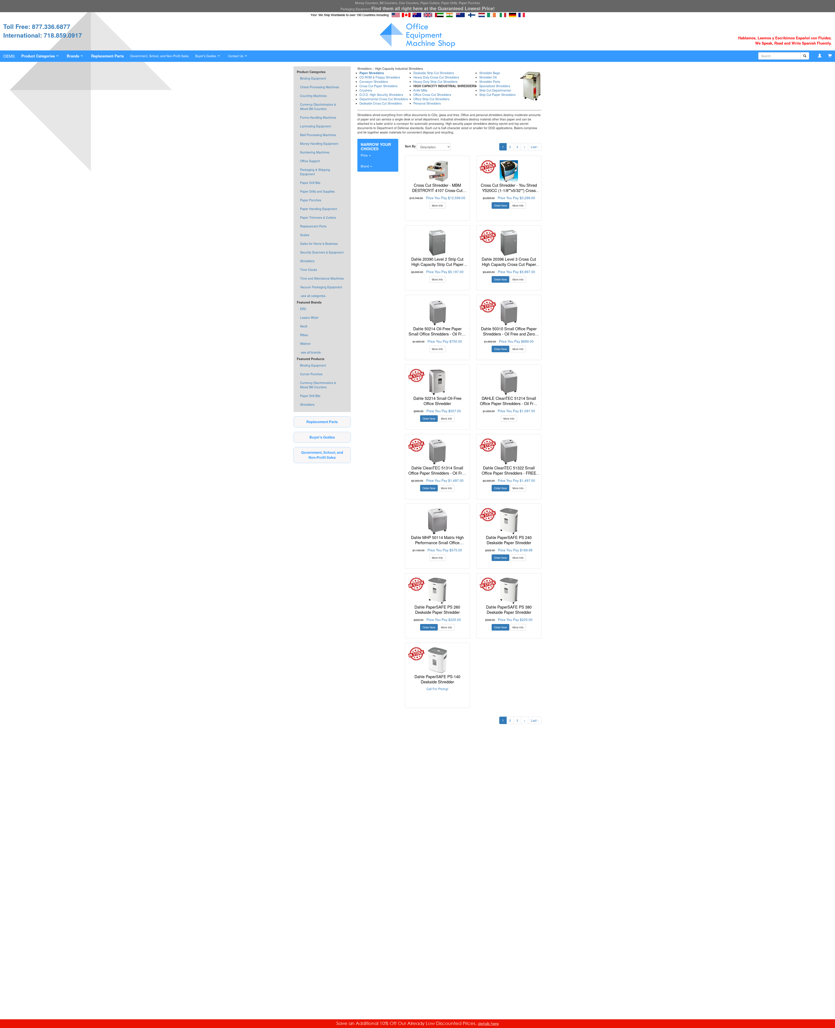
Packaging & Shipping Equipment (315, 171)
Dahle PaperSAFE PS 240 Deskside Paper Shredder (509, 539)
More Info (437, 205)
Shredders (307, 261)
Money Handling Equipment (319, 143)
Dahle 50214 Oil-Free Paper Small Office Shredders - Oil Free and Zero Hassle (437, 334)
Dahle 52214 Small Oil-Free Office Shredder (437, 400)
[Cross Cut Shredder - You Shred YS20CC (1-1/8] (509, 171)
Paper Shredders (371, 73)
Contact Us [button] (236, 56)
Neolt (303, 326)
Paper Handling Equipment (318, 209)
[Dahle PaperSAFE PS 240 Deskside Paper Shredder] (509, 521)
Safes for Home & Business (319, 243)
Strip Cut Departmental (495, 90)
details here (488, 1023)
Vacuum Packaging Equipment (321, 287)
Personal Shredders (427, 103)
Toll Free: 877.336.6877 (36, 26)
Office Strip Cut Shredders (431, 99)
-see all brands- (311, 352)
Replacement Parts (313, 226)
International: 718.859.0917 (42, 35)
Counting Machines (313, 95)
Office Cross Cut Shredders (432, 94)
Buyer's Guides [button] (206, 56)
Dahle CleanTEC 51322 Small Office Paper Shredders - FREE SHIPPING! (509, 473)
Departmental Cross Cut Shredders (383, 99)
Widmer (305, 343)
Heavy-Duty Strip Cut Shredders (435, 81)
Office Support (310, 161)
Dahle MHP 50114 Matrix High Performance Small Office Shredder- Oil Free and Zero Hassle (437, 545)
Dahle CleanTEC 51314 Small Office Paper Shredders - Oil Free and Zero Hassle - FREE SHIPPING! (437, 475)
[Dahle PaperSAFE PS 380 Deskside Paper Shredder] (509, 591)
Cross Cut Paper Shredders (378, 86)
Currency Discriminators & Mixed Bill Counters (318, 106)
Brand (365, 166)
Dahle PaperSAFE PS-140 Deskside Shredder (437, 679)
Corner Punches (311, 374)
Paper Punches (310, 200)
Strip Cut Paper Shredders (497, 94)
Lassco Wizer (309, 317)
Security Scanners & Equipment (322, 252)
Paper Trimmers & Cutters (318, 217)
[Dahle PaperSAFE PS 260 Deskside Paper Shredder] (437, 591)
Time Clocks (308, 269)
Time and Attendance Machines (322, 278)
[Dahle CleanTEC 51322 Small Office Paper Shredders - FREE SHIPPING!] (509, 452)
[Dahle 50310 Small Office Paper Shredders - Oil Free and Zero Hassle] (509, 312)
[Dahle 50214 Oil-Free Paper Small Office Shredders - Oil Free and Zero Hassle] (437, 312)
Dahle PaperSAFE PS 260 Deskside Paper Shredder (437, 609)
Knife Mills (420, 90)
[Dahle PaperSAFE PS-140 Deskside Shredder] (437, 660)
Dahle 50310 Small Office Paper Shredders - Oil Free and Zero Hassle (509, 334)
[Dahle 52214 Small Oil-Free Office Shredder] (437, 382)
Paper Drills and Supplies (317, 191)
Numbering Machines (314, 152)
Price (365, 155)
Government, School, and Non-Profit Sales (159, 56)
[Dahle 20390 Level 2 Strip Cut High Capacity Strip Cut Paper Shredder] (437, 243)
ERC (303, 309)
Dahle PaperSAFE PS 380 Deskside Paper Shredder (509, 609)
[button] (40, 56)
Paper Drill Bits (310, 182)
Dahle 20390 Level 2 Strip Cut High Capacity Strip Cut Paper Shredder (437, 264)
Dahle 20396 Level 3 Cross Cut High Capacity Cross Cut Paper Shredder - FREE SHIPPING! (509, 264)
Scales (304, 235)
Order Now (500, 205)
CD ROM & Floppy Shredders (379, 77)
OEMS (9, 56)
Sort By (410, 146)
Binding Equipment (313, 78)
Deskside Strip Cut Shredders (433, 73)
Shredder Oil (488, 77)
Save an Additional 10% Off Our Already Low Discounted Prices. (407, 1023)
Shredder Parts (489, 81)
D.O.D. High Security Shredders (381, 94)
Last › (535, 147)
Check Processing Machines (319, 87)
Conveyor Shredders (373, 81)
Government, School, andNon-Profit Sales (322, 455)
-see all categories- (313, 296)
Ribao (304, 335)
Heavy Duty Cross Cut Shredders (436, 77)
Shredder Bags (489, 73)
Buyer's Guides (322, 437)
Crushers (365, 90)
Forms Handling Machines (318, 117)
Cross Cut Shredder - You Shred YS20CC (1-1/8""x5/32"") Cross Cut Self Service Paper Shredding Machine (509, 192)
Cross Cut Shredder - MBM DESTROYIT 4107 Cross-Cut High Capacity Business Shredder (437, 190)
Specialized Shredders (494, 86)
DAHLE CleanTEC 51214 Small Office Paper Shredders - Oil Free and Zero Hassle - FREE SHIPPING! (509, 405)
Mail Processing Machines (318, 135)
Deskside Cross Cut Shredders (380, 103)
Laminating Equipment (315, 126)
